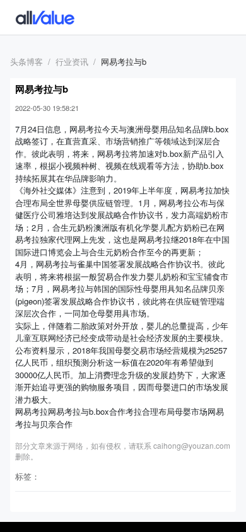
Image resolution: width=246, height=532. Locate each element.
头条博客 (26, 61)
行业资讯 (72, 61)
